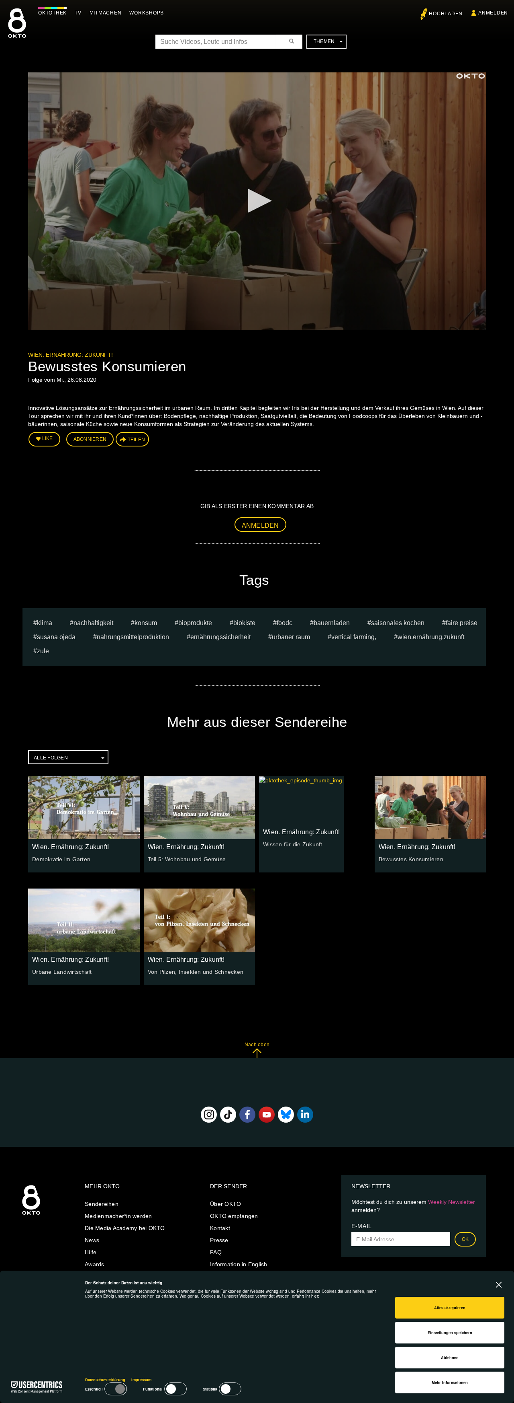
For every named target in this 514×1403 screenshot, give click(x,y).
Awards (94, 1264)
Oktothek (52, 13)
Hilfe (90, 1252)
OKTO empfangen (234, 1216)
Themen (324, 41)
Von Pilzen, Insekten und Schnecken (196, 972)
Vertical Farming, (353, 637)
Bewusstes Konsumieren (411, 859)
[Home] (31, 1215)
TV (78, 13)
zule (43, 651)
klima (44, 622)
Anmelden (260, 525)
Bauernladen (332, 622)
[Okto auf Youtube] (267, 1115)
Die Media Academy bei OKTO (125, 1228)
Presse (219, 1240)
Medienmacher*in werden (118, 1216)
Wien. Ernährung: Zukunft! (70, 355)
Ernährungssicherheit (220, 637)
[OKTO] (17, 30)
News (92, 1240)
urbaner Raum (291, 637)
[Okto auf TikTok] (228, 1115)
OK (465, 1239)
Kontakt (220, 1228)
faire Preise (461, 622)
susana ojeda (56, 637)
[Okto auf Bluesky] (286, 1115)
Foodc (284, 622)
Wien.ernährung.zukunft (431, 637)
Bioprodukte (195, 622)
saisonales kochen (397, 622)
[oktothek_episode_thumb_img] (84, 807)
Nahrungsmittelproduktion (133, 637)
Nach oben (257, 1044)
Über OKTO (225, 1204)
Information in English (238, 1264)
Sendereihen (101, 1204)
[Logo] (470, 76)
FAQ (216, 1252)
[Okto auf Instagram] (209, 1115)
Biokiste (244, 622)
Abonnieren (90, 439)
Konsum (146, 622)
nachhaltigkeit (93, 622)
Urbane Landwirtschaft (62, 972)
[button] (257, 200)
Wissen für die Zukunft (292, 844)
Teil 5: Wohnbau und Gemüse (187, 859)
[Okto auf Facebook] (247, 1115)
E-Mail (361, 1226)
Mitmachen (106, 13)
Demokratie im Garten (61, 859)
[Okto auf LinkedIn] (305, 1115)
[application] (257, 201)
